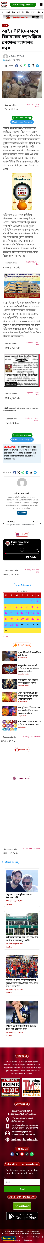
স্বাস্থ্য (33, 12)
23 (38, 618)
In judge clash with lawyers (16, 408)
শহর (23, 12)
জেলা (18, 12)
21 (27, 618)
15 (32, 613)
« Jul (5, 636)
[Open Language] (14, 1238)
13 (22, 613)
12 (17, 613)
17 (6, 618)
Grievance (16, 1240)
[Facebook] (12, 1154)
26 (17, 624)
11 (11, 613)
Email (6, 1178)
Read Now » (9, 904)
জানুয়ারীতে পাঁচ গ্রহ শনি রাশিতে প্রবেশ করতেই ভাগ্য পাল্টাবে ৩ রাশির (29, 668)
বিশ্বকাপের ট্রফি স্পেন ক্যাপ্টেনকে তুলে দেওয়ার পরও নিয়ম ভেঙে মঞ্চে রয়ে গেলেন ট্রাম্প (22, 983)
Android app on (25, 1214)
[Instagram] (27, 1154)
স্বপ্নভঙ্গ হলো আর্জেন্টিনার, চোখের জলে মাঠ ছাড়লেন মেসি (21, 1028)
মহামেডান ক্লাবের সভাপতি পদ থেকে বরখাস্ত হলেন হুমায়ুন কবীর (22, 939)
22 (32, 618)
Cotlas (39, 1233)
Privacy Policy (18, 1237)
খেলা (38, 12)
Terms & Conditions (34, 1237)
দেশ (3, 12)
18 (11, 618)
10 (6, 613)
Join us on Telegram (23, 122)
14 (27, 613)
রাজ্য (13, 12)
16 (38, 613)
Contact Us (28, 1240)
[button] (16, 65)
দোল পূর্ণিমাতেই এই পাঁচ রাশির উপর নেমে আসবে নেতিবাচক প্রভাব (28, 696)
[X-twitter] (17, 1154)
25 (11, 624)
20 (22, 618)
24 (6, 624)
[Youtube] (22, 1154)
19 (17, 618)
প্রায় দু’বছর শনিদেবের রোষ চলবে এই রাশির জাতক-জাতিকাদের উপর (29, 710)
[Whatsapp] (32, 1154)
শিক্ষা (27, 12)
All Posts (22, 513)
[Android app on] (11, 1216)
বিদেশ (8, 12)
